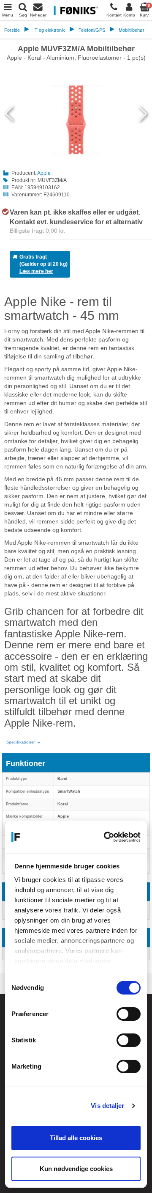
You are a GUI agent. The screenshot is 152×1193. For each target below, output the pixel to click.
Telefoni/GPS (92, 30)
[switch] (129, 1014)
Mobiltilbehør (131, 30)
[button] (23, 742)
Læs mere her (36, 271)
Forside (12, 30)
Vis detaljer (107, 1105)
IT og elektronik (49, 30)
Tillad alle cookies (76, 1137)
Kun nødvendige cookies (76, 1168)
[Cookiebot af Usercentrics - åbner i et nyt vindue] (106, 837)
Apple (44, 173)
